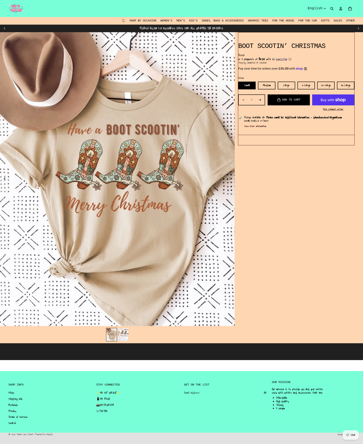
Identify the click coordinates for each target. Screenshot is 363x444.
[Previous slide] (4, 28)
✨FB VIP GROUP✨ (108, 393)
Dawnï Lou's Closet (25, 434)
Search (12, 423)
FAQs (11, 393)
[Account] (340, 8)
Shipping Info (15, 399)
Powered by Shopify (44, 434)
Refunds (13, 405)
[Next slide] (358, 28)
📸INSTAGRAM (105, 405)
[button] (296, 59)
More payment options (333, 109)
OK (265, 393)
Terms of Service (18, 417)
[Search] (332, 8)
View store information (255, 126)
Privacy (12, 411)
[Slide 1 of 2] (112, 334)
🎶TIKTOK (102, 411)
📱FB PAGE (103, 399)
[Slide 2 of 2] (123, 334)
